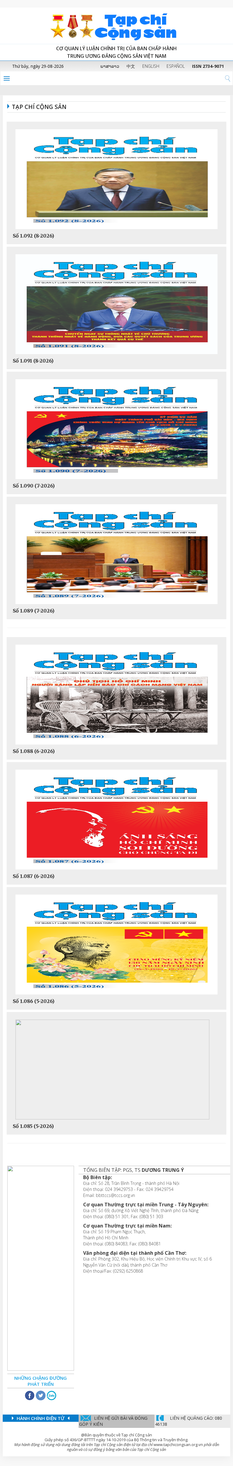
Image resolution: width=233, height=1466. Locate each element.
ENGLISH (150, 66)
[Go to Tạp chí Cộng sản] (116, 26)
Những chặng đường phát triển (40, 1381)
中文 (131, 66)
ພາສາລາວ (109, 66)
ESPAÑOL (176, 66)
